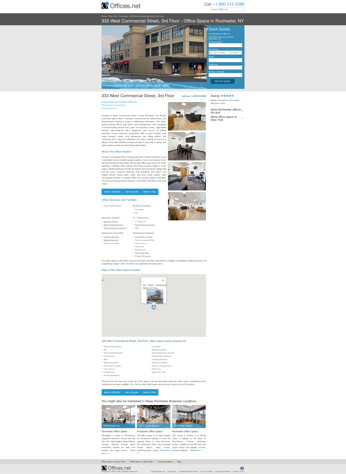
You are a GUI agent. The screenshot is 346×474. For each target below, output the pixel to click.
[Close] (163, 280)
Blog (179, 461)
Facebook (242, 468)
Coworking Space (165, 461)
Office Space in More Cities (141, 461)
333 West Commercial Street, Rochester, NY (221, 38)
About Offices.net (158, 472)
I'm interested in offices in (219, 34)
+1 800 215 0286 (126, 264)
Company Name (216, 42)
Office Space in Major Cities (113, 461)
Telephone (213, 64)
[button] (154, 307)
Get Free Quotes (222, 81)
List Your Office (207, 472)
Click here (134, 384)
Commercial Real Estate (188, 472)
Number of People (216, 72)
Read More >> (196, 450)
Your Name (213, 49)
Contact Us (172, 472)
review (222, 103)
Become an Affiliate (223, 472)
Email (211, 57)
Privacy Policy (238, 472)
